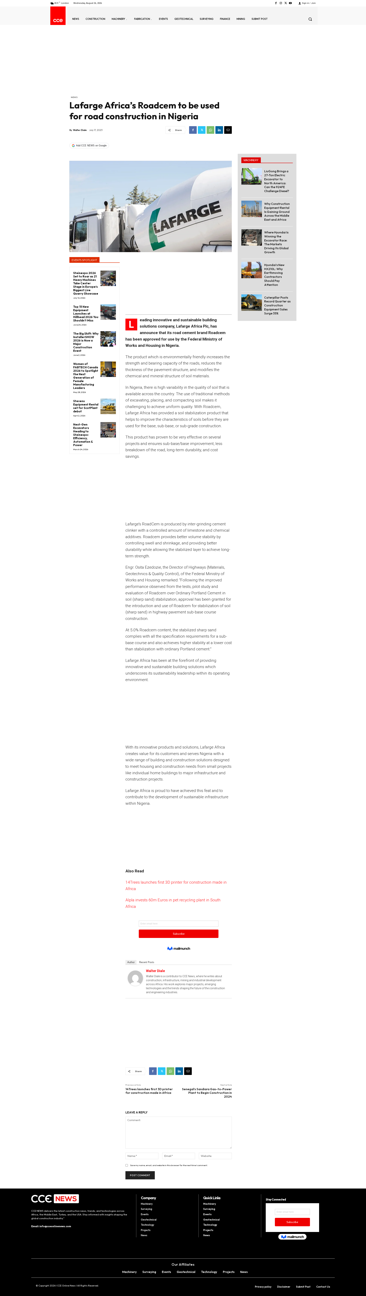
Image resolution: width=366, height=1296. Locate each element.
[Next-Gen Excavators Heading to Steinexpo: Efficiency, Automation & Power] (108, 430)
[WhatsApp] (210, 130)
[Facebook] (276, 3)
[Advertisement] (150, 67)
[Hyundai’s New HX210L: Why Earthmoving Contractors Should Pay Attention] (251, 270)
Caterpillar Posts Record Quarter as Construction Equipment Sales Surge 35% (277, 305)
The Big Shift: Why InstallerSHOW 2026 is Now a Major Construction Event (86, 342)
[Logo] (58, 20)
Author (131, 962)
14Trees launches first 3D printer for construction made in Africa (149, 1091)
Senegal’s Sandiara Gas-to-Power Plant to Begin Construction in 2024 (207, 1092)
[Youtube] (290, 3)
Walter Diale (80, 130)
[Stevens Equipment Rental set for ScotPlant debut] (108, 406)
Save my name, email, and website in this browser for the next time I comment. (169, 1165)
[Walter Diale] (135, 978)
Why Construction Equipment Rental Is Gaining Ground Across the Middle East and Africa (277, 211)
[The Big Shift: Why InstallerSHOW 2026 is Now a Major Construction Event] (108, 339)
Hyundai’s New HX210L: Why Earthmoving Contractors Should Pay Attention (274, 275)
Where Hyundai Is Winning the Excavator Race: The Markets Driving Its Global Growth (276, 242)
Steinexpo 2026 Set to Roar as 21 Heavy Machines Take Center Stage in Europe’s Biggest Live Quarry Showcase (85, 283)
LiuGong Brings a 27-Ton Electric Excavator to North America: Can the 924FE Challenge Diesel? (276, 181)
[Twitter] (285, 3)
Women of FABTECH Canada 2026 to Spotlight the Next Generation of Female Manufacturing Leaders (85, 376)
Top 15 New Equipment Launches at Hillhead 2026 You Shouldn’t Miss (85, 313)
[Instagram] (280, 3)
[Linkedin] (219, 130)
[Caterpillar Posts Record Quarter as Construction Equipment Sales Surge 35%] (251, 302)
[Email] (228, 130)
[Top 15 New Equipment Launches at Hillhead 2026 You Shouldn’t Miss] (108, 312)
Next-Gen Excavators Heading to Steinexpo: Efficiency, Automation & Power (83, 435)
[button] (310, 19)
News (74, 97)
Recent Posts (146, 962)
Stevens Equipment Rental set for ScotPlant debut (85, 406)
